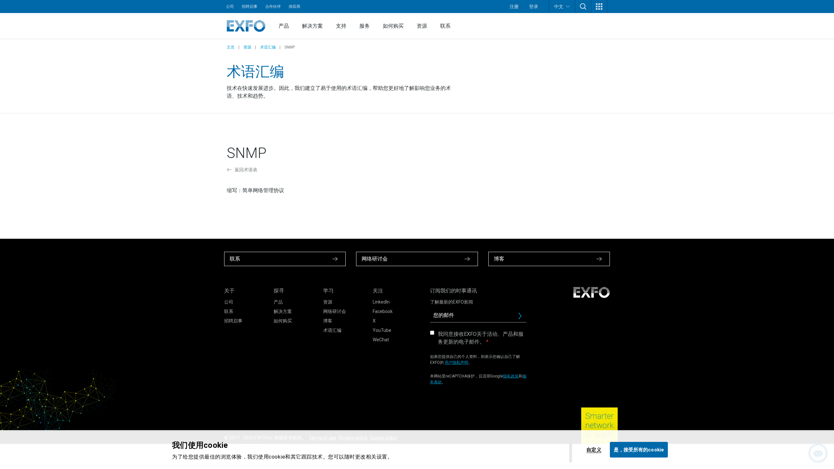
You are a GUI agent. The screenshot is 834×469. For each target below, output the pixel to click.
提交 (522, 317)
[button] (583, 6)
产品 (284, 26)
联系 (445, 26)
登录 (533, 6)
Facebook (383, 311)
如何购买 (393, 26)
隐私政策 (511, 376)
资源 (422, 26)
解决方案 (312, 26)
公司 (230, 6)
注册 (514, 6)
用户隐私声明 (456, 362)
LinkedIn (381, 302)
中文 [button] (558, 6)
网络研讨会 (334, 311)
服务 (364, 26)
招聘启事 (249, 6)
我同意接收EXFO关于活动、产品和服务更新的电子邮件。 (481, 338)
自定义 (593, 449)
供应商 (294, 6)
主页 (231, 47)
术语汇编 (268, 47)
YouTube (382, 330)
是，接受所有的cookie (639, 449)
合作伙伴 (273, 6)
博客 (327, 320)
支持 (341, 26)
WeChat (381, 339)
